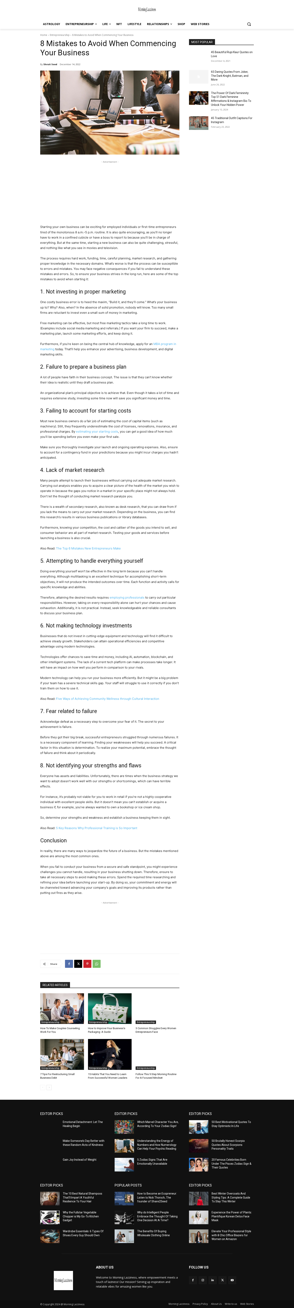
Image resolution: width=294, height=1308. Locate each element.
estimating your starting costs (97, 431)
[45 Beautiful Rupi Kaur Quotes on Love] (198, 57)
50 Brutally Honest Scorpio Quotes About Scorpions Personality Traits (228, 1144)
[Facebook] (69, 964)
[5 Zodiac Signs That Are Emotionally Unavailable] (124, 1164)
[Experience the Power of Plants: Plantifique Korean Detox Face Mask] (198, 1217)
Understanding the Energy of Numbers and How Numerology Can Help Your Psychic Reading (156, 1144)
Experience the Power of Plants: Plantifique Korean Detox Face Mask (232, 1216)
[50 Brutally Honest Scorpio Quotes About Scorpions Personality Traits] (198, 1146)
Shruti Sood (50, 64)
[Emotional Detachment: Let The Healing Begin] (50, 1127)
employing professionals (127, 597)
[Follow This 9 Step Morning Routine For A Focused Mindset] (157, 1054)
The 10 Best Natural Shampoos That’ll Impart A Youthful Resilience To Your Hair (82, 1197)
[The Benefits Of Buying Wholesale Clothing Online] (124, 1236)
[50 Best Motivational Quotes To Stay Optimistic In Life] (198, 1127)
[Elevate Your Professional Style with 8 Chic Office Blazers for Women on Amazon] (198, 1236)
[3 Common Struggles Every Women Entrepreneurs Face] (157, 1008)
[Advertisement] (109, 192)
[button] (249, 24)
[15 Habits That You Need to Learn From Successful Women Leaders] (110, 1054)
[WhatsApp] (97, 964)
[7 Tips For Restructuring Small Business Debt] (62, 1054)
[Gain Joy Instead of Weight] (50, 1164)
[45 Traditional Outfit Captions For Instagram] (198, 123)
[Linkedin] (212, 1280)
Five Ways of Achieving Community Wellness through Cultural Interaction (107, 699)
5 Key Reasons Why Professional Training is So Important (96, 828)
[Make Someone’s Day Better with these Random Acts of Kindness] (50, 1146)
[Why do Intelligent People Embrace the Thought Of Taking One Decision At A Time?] (124, 1217)
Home (43, 35)
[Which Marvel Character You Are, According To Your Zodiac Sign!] (124, 1127)
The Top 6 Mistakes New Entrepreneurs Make (88, 548)
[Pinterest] (87, 964)
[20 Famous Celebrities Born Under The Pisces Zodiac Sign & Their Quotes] (198, 1164)
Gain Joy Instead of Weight (79, 1159)
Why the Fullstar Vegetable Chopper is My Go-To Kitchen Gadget (81, 1216)
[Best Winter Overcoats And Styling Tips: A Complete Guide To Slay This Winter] (198, 1198)
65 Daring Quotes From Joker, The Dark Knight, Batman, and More (229, 75)
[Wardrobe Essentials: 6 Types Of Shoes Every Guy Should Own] (50, 1236)
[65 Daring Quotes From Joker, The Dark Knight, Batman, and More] (198, 77)
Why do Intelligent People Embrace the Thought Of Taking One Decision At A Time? (157, 1216)
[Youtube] (232, 1280)
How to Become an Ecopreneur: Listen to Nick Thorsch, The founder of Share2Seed (157, 1197)
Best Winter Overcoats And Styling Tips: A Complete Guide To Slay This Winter (231, 1197)
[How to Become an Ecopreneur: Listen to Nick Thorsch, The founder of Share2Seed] (124, 1198)
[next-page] (49, 1087)
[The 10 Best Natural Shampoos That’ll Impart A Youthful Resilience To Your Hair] (50, 1198)
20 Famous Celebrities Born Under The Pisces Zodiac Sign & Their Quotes (231, 1163)
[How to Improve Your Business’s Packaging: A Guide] (110, 1008)
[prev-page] (42, 1087)
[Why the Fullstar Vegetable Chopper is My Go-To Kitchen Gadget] (50, 1217)
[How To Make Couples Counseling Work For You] (62, 1008)
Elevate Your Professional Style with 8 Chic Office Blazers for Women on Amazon (231, 1235)
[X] (78, 964)
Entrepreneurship (60, 35)
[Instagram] (203, 1280)
